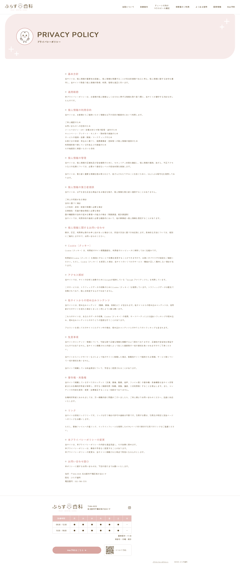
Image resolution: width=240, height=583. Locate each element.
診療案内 (144, 6)
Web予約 (231, 6)
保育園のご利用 (183, 6)
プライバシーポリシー (160, 562)
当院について (128, 6)
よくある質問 (201, 6)
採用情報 (217, 6)
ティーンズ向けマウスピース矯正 (162, 7)
